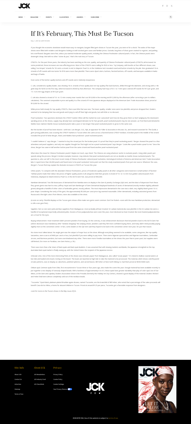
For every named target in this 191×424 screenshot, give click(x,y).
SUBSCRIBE (95, 17)
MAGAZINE (34, 17)
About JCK (18, 374)
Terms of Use (19, 394)
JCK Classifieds (39, 384)
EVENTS (49, 17)
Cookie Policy (57, 379)
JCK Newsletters (39, 374)
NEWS (20, 17)
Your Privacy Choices (60, 389)
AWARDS (80, 17)
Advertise (18, 384)
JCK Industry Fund (40, 379)
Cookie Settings (58, 384)
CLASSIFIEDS (64, 17)
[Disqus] (95, 320)
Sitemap (17, 389)
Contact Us (18, 379)
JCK (24, 5)
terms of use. (113, 418)
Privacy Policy (58, 374)
